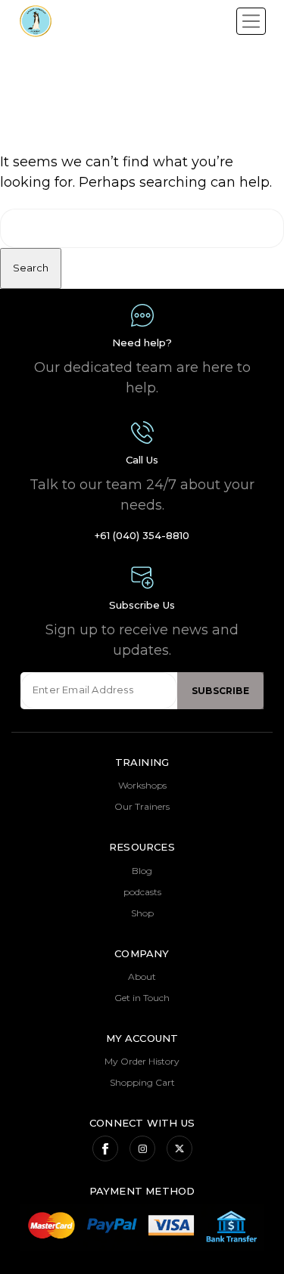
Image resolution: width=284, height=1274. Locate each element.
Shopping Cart (142, 1082)
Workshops (142, 785)
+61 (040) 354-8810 (142, 535)
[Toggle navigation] (251, 21)
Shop (142, 913)
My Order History (142, 1061)
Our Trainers (142, 806)
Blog (142, 870)
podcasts (142, 891)
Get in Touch (142, 997)
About (142, 976)
